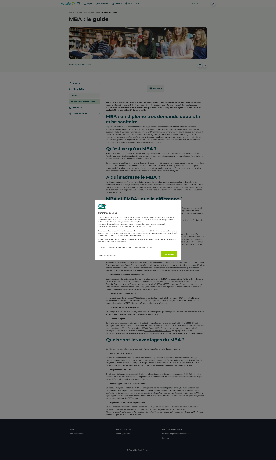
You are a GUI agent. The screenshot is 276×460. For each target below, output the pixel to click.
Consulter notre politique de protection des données (116, 247)
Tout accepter (169, 254)
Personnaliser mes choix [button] (144, 247)
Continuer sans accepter (107, 255)
